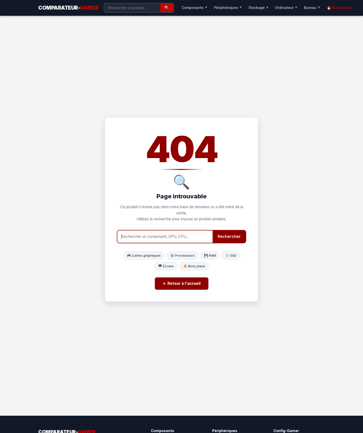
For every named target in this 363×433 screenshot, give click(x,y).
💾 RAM (210, 255)
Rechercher (229, 236)
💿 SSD (230, 255)
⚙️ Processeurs (182, 255)
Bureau (312, 7)
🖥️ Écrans (166, 266)
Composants (194, 7)
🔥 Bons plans (339, 7)
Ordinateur (286, 7)
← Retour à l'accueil (182, 283)
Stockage (258, 7)
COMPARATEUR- (68, 8)
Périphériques (228, 7)
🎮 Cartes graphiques (144, 255)
